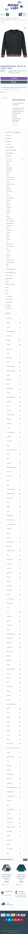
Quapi (7, 235)
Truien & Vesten (10, 260)
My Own (14, 700)
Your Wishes (14, 849)
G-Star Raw (14, 498)
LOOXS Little (9, 218)
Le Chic (14, 594)
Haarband (8, 189)
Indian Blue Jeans (14, 551)
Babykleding (8, 138)
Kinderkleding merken (10, 272)
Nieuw (6, 287)
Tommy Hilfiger (14, 809)
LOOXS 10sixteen (14, 634)
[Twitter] (9, 919)
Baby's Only (14, 349)
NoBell (14, 708)
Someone (14, 779)
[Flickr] (18, 919)
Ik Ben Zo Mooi (14, 542)
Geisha (7, 186)
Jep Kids (14, 568)
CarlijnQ (14, 402)
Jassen (7, 195)
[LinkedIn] (12, 919)
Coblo (14, 428)
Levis (14, 608)
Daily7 (14, 445)
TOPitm (8, 258)
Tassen (8, 255)
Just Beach (14, 573)
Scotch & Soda (14, 757)
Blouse (7, 172)
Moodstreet (9, 225)
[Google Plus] (15, 919)
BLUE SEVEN (14, 388)
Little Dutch (14, 625)
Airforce (14, 327)
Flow (14, 485)
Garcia (14, 502)
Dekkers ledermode (14, 450)
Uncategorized (9, 302)
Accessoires (8, 135)
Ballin (14, 353)
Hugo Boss (14, 529)
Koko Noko (14, 586)
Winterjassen (8, 308)
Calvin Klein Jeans (14, 397)
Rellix (14, 739)
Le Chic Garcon (14, 599)
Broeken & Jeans (10, 177)
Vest (7, 264)
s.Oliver (14, 752)
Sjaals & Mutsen (10, 246)
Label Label (14, 590)
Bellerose (14, 380)
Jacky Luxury (9, 191)
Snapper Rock (14, 774)
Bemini (14, 384)
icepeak (14, 537)
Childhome (14, 419)
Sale (6, 293)
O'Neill (14, 726)
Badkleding (8, 170)
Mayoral (14, 673)
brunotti (14, 393)
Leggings (8, 212)
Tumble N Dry (14, 818)
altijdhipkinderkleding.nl (14, 932)
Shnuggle (14, 765)
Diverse (8, 182)
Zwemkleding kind (10, 269)
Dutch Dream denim (14, 467)
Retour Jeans (14, 744)
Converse (14, 437)
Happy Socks (14, 516)
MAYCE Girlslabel (10, 221)
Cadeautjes (8, 144)
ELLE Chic (14, 472)
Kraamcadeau (8, 275)
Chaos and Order (10, 179)
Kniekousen (9, 207)
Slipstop (14, 770)
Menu (2, 14)
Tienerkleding (8, 296)
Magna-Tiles (14, 651)
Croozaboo (14, 441)
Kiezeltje (14, 581)
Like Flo (8, 216)
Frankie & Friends (10, 184)
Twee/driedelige (10, 262)
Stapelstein (14, 783)
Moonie (14, 691)
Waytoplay (14, 840)
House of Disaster (14, 524)
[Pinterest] (21, 919)
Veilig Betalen (8, 891)
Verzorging (8, 305)
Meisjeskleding (9, 223)
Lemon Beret (14, 603)
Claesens (14, 423)
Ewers (14, 480)
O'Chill (14, 722)
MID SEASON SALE (10, 284)
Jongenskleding (9, 153)
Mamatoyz (14, 660)
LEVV (7, 214)
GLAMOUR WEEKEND (10, 150)
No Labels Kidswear (14, 704)
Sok (7, 248)
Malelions (14, 656)
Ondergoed (8, 230)
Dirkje (14, 454)
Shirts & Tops (9, 244)
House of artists (14, 520)
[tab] (6, 98)
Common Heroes (14, 432)
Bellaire (14, 375)
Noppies (5, 92)
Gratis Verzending (9, 903)
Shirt (7, 241)
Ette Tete (14, 476)
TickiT (14, 805)
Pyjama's (8, 232)
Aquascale (14, 336)
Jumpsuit (8, 200)
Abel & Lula (14, 318)
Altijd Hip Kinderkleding (7, 930)
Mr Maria (14, 695)
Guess (14, 511)
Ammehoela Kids (14, 331)
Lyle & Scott (14, 647)
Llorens (14, 630)
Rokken (8, 237)
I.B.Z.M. (14, 533)
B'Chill (14, 345)
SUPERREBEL (14, 792)
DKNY (14, 459)
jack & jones (14, 559)
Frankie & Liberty (14, 494)
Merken (7, 281)
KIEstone (8, 205)
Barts (14, 362)
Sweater (3, 89)
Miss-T (14, 682)
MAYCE (14, 665)
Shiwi (14, 761)
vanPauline (14, 831)
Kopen (15, 78)
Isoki (14, 555)
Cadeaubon (8, 141)
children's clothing (9, 147)
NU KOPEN (15, 125)
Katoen (16, 89)
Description (5, 98)
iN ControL (14, 546)
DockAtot (14, 463)
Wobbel (14, 844)
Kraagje (8, 209)
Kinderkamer (8, 156)
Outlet (6, 290)
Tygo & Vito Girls (14, 827)
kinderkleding (8, 159)
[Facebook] (6, 919)
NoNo (7, 228)
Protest (14, 730)
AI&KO (7, 163)
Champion (14, 410)
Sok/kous (8, 251)
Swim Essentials (14, 796)
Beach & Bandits (14, 366)
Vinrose (14, 836)
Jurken (7, 202)
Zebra (14, 853)
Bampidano (14, 358)
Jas (7, 193)
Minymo (14, 678)
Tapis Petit (14, 801)
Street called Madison (14, 787)
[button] (25, 28)
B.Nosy (8, 165)
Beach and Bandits (14, 371)
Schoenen (8, 239)
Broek (7, 175)
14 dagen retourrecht (22, 892)
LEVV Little (14, 616)
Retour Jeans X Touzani (14, 748)
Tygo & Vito (14, 823)
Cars (14, 406)
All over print (11, 89)
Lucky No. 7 (14, 643)
